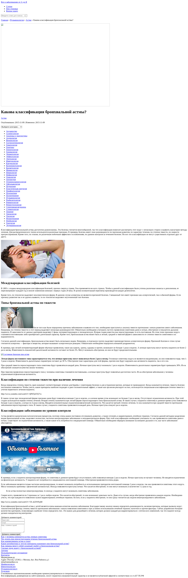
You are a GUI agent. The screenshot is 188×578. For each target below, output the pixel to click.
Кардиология (12, 163)
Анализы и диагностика (16, 136)
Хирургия (10, 223)
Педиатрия (11, 186)
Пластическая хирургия (16, 189)
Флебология (11, 221)
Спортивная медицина (16, 207)
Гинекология (11, 152)
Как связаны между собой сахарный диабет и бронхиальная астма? (30, 546)
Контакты (5, 555)
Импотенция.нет (8, 566)
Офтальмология (13, 184)
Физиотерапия (12, 218)
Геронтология (12, 150)
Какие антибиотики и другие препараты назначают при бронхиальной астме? (35, 544)
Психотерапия (12, 195)
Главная (4, 20)
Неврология (11, 173)
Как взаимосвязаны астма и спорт (16, 541)
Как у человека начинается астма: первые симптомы (24, 537)
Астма (28, 20)
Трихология (11, 214)
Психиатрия (11, 193)
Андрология (11, 138)
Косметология (12, 168)
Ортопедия (11, 179)
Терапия (9, 212)
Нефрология (11, 175)
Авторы (4, 550)
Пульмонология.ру (9, 569)
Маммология (11, 170)
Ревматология (12, 202)
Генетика (10, 147)
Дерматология (12, 154)
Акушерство (11, 131)
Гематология (11, 145)
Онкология (11, 177)
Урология (10, 216)
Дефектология (12, 156)
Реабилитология (13, 200)
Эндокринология (13, 225)
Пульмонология (17, 20)
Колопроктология (14, 166)
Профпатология (13, 191)
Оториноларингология (16, 182)
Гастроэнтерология (14, 143)
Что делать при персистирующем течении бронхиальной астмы (29, 539)
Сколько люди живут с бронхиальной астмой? (21, 548)
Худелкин (5, 571)
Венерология (12, 140)
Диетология (11, 159)
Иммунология (12, 161)
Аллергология (12, 133)
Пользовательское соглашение (14, 553)
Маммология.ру (8, 564)
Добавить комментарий (11, 534)
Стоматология (12, 209)
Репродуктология (13, 205)
